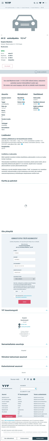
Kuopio (19, 405)
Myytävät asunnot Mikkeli (39, 416)
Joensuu (19, 399)
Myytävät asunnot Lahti (38, 412)
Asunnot (24, 372)
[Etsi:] (35, 388)
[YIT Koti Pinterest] (34, 379)
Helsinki (19, 397)
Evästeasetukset (24, 438)
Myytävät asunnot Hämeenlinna (40, 401)
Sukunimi (15, 257)
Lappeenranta (21, 409)
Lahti (19, 407)
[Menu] (3, 3)
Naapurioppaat (5, 405)
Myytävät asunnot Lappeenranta (40, 414)
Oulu (19, 412)
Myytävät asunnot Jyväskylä (39, 405)
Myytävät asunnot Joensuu (39, 403)
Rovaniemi (20, 416)
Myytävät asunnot (5, 397)
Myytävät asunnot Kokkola (39, 407)
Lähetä (24, 301)
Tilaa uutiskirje (9, 416)
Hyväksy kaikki (40, 438)
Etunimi (15, 250)
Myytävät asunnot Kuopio (39, 409)
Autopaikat (23, 350)
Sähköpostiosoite (17, 270)
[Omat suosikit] (40, 3)
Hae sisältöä (23, 385)
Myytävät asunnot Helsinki (39, 399)
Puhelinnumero (17, 263)
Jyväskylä (20, 401)
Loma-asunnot (5, 407)
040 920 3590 (24, 324)
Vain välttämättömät (9, 438)
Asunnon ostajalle (5, 401)
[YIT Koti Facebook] (25, 379)
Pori (18, 414)
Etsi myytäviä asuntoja (6, 399)
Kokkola (19, 403)
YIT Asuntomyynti (10, 310)
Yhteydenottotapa (17, 276)
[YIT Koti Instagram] (28, 379)
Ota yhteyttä (7, 66)
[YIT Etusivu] (8, 3)
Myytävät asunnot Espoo (39, 397)
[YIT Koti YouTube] (31, 379)
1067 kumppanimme (9, 420)
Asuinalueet (4, 403)
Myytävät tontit (5, 409)
